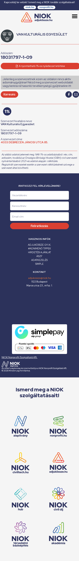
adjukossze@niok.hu (39, 278)
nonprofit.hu (46, 7)
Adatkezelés (39, 260)
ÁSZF (39, 256)
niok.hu (30, 7)
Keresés (9, 94)
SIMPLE (39, 263)
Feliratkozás (39, 226)
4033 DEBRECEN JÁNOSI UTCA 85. (24, 142)
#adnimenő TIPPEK (39, 248)
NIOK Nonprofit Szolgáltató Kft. (19, 357)
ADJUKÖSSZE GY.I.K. (39, 244)
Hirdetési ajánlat (39, 252)
